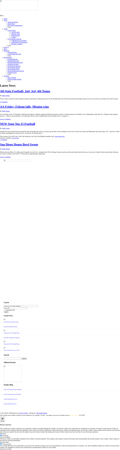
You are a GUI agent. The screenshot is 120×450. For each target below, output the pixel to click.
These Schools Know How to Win (11, 350)
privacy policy (74, 415)
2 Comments (4, 102)
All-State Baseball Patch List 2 (10, 399)
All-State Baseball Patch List (10, 404)
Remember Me (10, 310)
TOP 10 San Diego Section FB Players (12, 394)
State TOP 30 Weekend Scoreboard (11, 337)
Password (6, 308)
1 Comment (3, 140)
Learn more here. (60, 136)
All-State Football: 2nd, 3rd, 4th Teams (25, 91)
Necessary (5, 435)
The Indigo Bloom (41, 413)
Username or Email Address (12, 306)
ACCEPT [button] (82, 415)
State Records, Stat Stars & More (11, 322)
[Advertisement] (15, 12)
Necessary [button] (3, 433)
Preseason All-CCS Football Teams (11, 333)
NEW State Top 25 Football (17, 123)
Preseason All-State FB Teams (10, 326)
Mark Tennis (6, 95)
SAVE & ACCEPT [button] (6, 449)
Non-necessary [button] (4, 442)
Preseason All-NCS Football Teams (12, 344)
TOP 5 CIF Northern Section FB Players (13, 389)
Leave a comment (5, 119)
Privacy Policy (24, 413)
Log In (6, 312)
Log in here (15, 138)
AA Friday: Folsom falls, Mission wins (24, 106)
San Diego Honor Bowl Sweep (19, 144)
